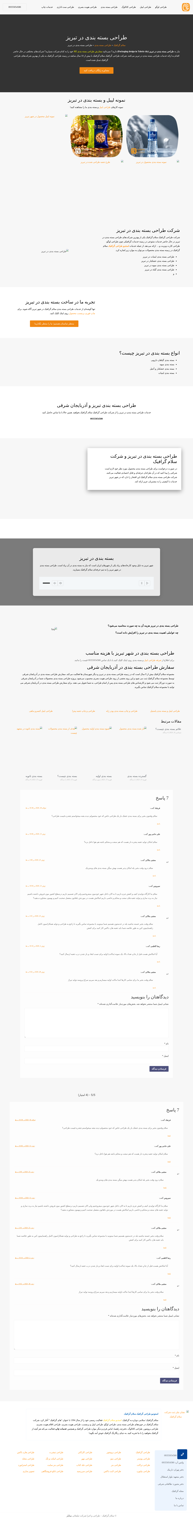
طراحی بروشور (114, 1452)
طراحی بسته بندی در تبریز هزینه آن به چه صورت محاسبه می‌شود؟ (143, 625)
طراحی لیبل (145, 7)
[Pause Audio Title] (142, 583)
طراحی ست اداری (65, 7)
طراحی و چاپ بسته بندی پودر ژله (121, 711)
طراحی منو (115, 1458)
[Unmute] (55, 583)
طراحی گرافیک (143, 1452)
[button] (139, 625)
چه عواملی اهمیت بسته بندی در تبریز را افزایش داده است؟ (146, 632)
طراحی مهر (86, 1458)
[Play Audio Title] (147, 583)
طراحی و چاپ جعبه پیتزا (83, 711)
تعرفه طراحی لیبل (152, 660)
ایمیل (165, 1056)
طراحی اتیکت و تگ (54, 1458)
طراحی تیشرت (56, 1452)
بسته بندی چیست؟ (67, 776)
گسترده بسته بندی (137, 776)
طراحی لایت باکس (112, 1471)
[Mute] (60, 583)
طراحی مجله (28, 1458)
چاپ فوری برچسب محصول (82, 313)
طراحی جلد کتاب (84, 1465)
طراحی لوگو (161, 7)
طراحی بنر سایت (55, 1465)
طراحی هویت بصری (87, 7)
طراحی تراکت (143, 1465)
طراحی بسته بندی (109, 7)
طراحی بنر (116, 1465)
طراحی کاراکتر (85, 1452)
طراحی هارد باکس (25, 1452)
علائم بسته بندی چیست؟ (168, 729)
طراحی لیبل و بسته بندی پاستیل (165, 711)
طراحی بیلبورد (143, 1471)
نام (166, 1044)
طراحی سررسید (84, 1471)
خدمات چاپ (47, 7)
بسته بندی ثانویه (34, 776)
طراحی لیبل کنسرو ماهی (41, 711)
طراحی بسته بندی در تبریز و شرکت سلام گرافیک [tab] (143, 459)
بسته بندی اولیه (104, 776)
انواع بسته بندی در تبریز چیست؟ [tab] (149, 353)
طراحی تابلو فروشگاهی (52, 1471)
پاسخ (158, 824)
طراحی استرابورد (26, 1465)
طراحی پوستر (143, 1458)
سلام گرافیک (119, 45)
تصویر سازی (28, 1471)
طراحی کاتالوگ (129, 7)
